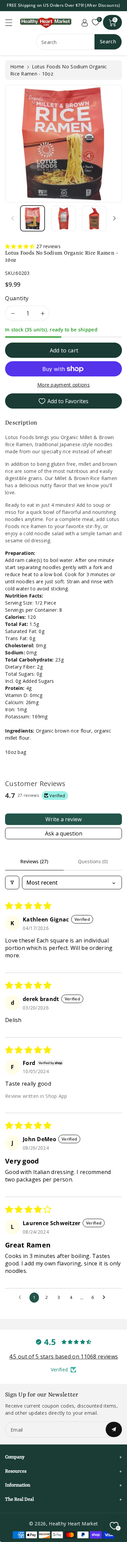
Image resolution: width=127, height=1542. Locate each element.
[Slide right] (114, 218)
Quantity (17, 298)
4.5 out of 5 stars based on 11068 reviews (63, 1356)
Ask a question (63, 833)
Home (17, 66)
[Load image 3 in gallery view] (94, 218)
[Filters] (12, 882)
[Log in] (84, 22)
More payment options (63, 385)
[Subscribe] (114, 1429)
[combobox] (79, 41)
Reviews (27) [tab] (34, 861)
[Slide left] (12, 218)
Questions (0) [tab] (93, 861)
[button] (12, 22)
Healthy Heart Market (73, 1523)
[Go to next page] (105, 1297)
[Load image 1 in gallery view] (32, 218)
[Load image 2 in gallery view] (63, 218)
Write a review (63, 819)
